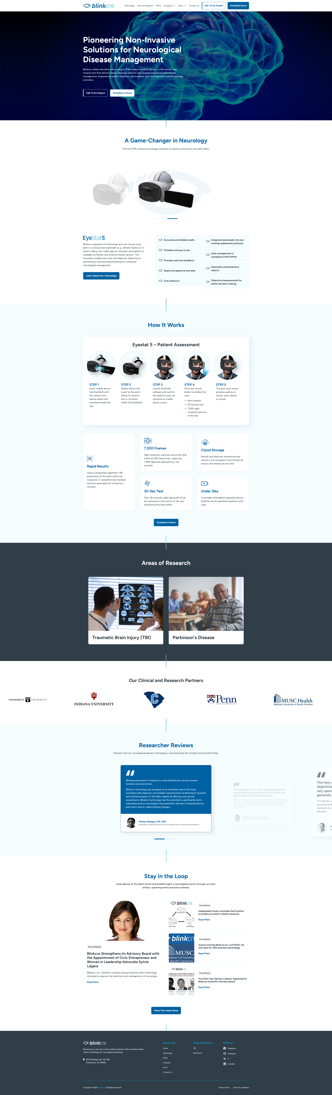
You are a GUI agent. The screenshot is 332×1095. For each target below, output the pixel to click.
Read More (93, 982)
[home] (98, 5)
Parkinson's (197, 1053)
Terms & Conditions (241, 1087)
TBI (194, 1048)
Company (167, 1062)
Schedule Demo (238, 5)
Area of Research (145, 5)
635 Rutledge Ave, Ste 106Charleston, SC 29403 (98, 1061)
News (180, 5)
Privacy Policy (224, 1087)
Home (165, 1048)
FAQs (158, 5)
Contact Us (194, 5)
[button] (169, 5)
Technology (129, 5)
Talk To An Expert (213, 5)
